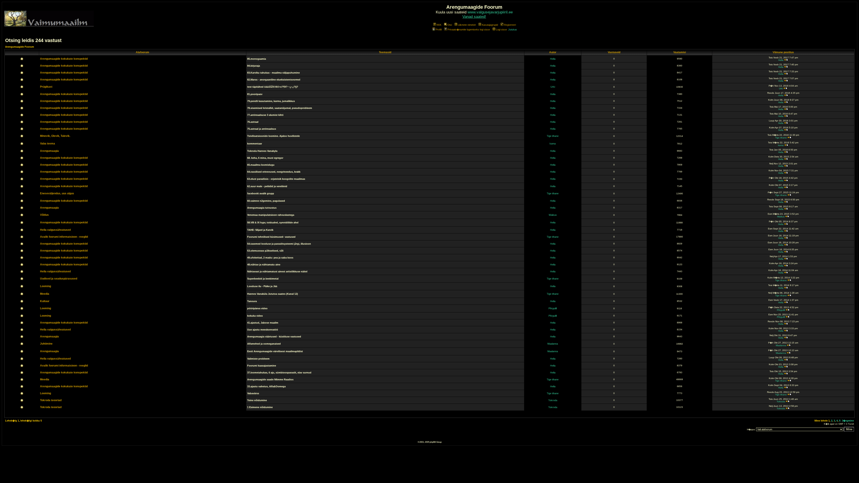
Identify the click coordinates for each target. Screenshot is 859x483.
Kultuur (44, 301)
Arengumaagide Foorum (19, 46)
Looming (45, 286)
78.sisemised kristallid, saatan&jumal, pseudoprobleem (279, 108)
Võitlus (44, 214)
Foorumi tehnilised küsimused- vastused (271, 236)
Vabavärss (253, 393)
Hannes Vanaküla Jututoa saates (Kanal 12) (272, 293)
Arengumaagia (49, 151)
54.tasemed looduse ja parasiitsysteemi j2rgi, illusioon (279, 243)
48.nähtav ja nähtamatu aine (263, 264)
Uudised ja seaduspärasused (58, 278)
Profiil (439, 29)
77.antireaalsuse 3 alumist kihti (265, 115)
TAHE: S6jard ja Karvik (260, 230)
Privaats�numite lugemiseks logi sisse (469, 29)
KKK (439, 24)
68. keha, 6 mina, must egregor (265, 158)
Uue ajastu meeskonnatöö (262, 329)
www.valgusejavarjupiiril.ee (490, 12)
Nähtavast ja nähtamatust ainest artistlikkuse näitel (277, 271)
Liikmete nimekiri (467, 24)
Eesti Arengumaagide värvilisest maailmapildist (275, 351)
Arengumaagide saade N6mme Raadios (270, 379)
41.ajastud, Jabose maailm (262, 322)
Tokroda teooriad (51, 400)
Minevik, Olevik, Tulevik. (55, 136)
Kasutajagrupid (490, 24)
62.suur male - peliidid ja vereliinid (267, 186)
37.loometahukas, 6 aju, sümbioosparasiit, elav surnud (279, 372)
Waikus (553, 215)
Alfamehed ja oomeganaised (264, 343)
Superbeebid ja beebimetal (263, 278)
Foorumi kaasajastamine (261, 365)
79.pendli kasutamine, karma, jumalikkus (271, 101)
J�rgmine (848, 420)
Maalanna (552, 343)
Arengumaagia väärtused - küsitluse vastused (274, 336)
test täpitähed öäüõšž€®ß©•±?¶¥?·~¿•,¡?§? (272, 86)
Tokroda (552, 400)
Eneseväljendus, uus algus (57, 193)
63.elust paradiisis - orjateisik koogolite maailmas (276, 179)
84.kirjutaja (253, 65)
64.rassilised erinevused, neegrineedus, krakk (273, 171)
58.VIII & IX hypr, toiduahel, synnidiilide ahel (272, 222)
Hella (552, 58)
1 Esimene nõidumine (260, 407)
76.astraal (252, 122)
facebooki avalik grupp (260, 193)
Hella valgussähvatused (55, 229)
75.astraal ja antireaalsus (261, 128)
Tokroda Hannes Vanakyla (262, 151)
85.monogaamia (256, 58)
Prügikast (46, 86)
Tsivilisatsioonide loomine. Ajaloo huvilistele (273, 136)
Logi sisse (501, 29)
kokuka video (255, 315)
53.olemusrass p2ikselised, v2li (265, 250)
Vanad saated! (474, 17)
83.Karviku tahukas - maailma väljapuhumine (273, 72)
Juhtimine (46, 343)
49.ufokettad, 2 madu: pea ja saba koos (270, 257)
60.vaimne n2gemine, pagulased (266, 200)
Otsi (449, 24)
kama (553, 143)
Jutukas (512, 29)
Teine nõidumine (257, 400)
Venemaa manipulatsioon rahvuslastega (270, 215)
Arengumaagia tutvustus (261, 207)
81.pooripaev (254, 94)
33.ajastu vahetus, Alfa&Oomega (266, 386)
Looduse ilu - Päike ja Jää (262, 286)
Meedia (44, 293)
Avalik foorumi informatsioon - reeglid (64, 236)
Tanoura (252, 301)
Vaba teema (47, 143)
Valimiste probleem (258, 358)
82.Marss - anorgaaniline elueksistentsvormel (273, 79)
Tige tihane (553, 136)
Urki (553, 86)
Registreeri (510, 24)
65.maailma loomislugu (260, 164)
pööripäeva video (257, 308)
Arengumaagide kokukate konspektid (64, 58)
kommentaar (254, 143)
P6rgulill (553, 308)
